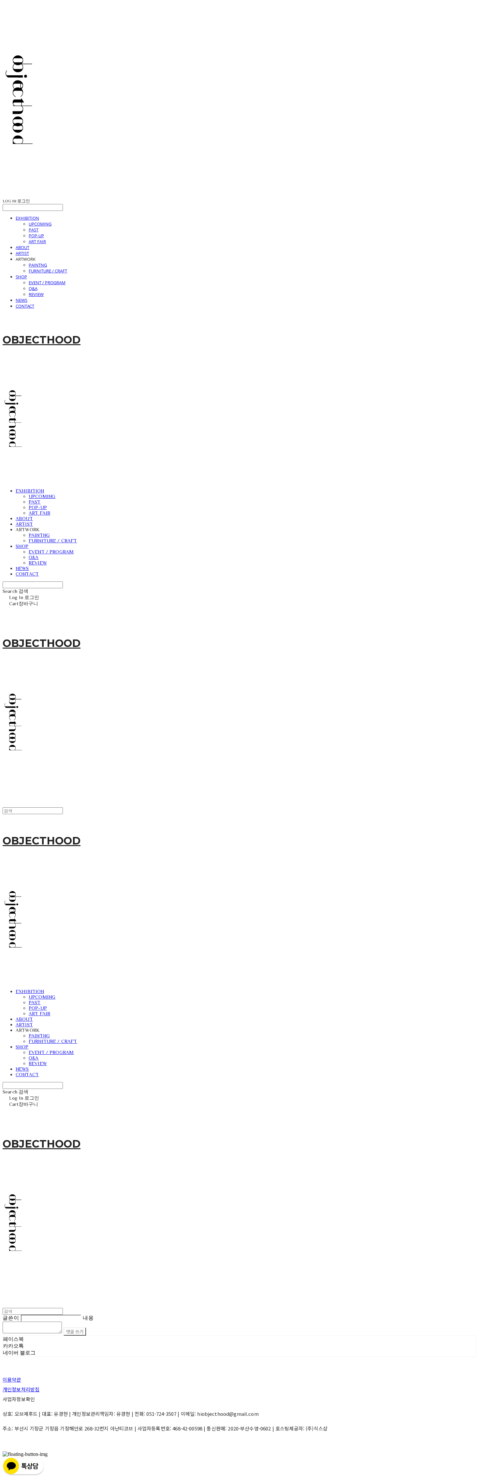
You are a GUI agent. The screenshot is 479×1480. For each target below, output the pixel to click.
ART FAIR (37, 241)
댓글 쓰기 (74, 1331)
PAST (33, 230)
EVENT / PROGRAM (47, 283)
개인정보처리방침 (21, 1389)
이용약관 (12, 1379)
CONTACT (25, 306)
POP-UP (36, 236)
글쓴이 (11, 1318)
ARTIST (22, 253)
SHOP (21, 277)
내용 (88, 1318)
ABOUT (22, 247)
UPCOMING (40, 224)
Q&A (33, 288)
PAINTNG (38, 265)
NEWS (21, 300)
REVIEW (36, 294)
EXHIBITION (27, 218)
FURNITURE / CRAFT (48, 271)
